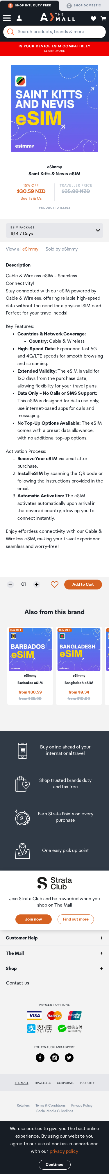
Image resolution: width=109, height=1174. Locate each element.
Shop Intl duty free (33, 5)
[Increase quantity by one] (36, 584)
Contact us (17, 983)
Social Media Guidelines (54, 1111)
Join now (33, 919)
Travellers (42, 1083)
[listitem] (54, 750)
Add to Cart (83, 584)
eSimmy (30, 249)
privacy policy (64, 1151)
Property (87, 1083)
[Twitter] (69, 1057)
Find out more (76, 919)
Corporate (65, 1083)
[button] (7, 18)
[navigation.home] (57, 18)
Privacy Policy (81, 1105)
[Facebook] (40, 1057)
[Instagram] (54, 1057)
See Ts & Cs (31, 198)
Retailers (23, 1105)
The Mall (21, 1083)
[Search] (10, 32)
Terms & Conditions (50, 1105)
